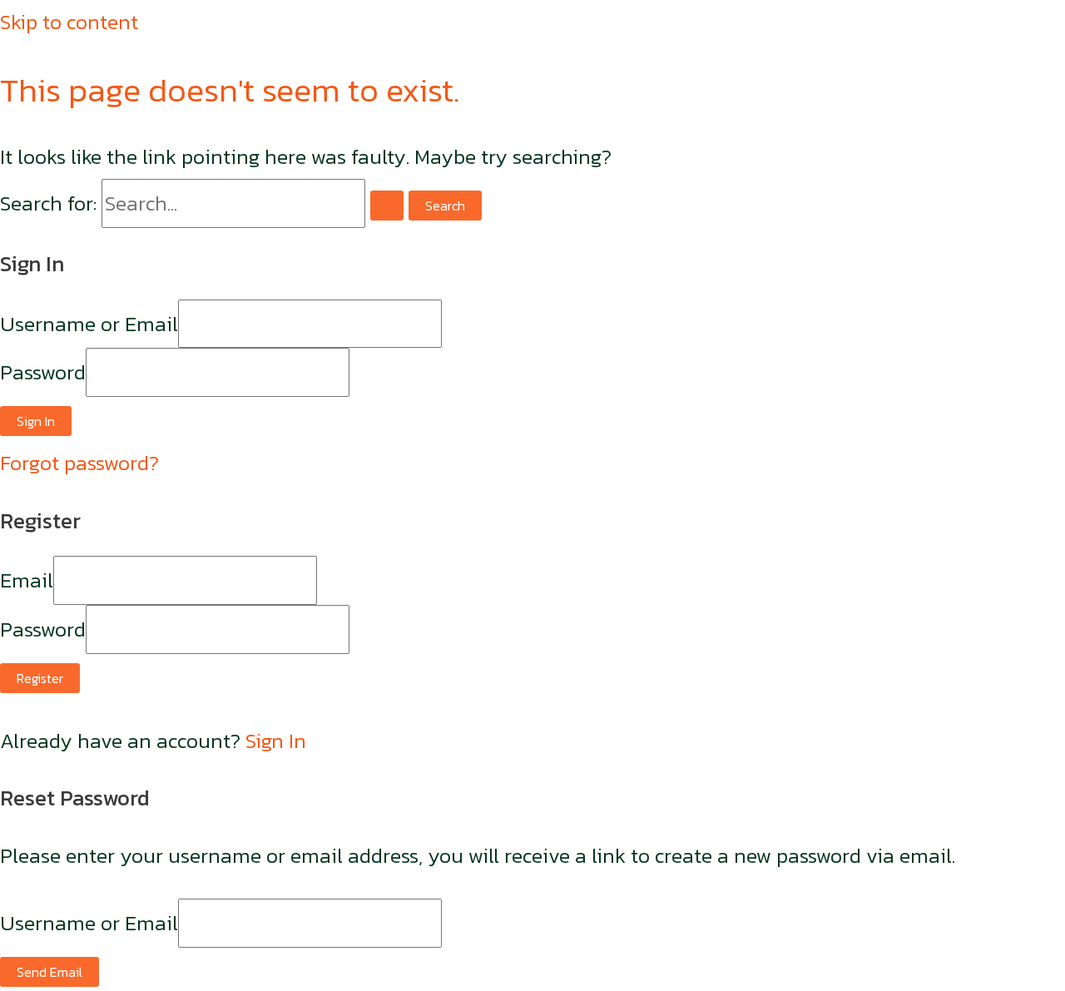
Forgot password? (79, 462)
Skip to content (69, 21)
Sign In (275, 740)
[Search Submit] (387, 205)
